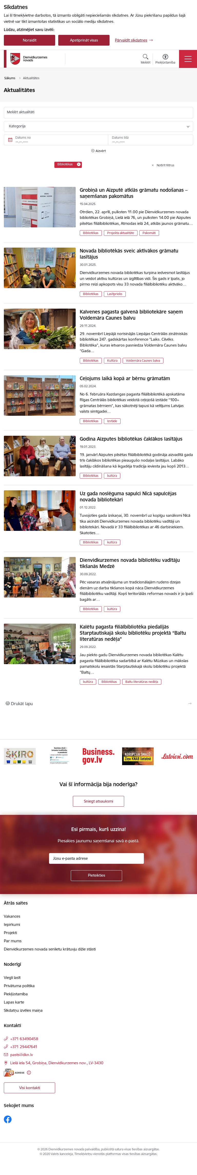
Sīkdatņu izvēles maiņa (23, 1010)
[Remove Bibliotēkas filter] (79, 164)
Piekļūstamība (16, 993)
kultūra (112, 476)
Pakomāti (149, 233)
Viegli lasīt (12, 977)
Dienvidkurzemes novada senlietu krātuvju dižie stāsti (50, 949)
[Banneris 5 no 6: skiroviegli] (20, 755)
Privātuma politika (19, 985)
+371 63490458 (24, 1038)
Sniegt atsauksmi (98, 801)
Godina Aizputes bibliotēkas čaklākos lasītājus (131, 439)
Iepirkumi (12, 924)
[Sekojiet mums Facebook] (8, 1119)
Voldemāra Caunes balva (143, 360)
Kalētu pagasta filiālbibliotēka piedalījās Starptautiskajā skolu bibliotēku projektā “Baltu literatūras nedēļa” (133, 633)
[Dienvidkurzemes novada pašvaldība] (36, 59)
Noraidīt (29, 40)
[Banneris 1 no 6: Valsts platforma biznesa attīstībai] (98, 755)
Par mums (13, 940)
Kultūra (112, 360)
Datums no (23, 137)
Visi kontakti (29, 1087)
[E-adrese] (14, 1072)
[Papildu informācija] (29, 1073)
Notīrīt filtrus (165, 165)
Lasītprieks (114, 294)
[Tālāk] (187, 756)
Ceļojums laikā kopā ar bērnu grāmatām (125, 378)
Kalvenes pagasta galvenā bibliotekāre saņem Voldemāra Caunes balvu (131, 315)
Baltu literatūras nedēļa (141, 682)
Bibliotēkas (90, 233)
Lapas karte (14, 1002)
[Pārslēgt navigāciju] (188, 59)
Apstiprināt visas (84, 40)
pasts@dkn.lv (21, 1054)
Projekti (10, 932)
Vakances (12, 916)
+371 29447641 (23, 1046)
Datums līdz (120, 137)
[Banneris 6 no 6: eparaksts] (59, 755)
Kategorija (17, 126)
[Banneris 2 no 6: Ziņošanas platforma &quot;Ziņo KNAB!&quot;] (138, 755)
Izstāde (112, 421)
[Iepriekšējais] (10, 756)
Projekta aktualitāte (120, 233)
